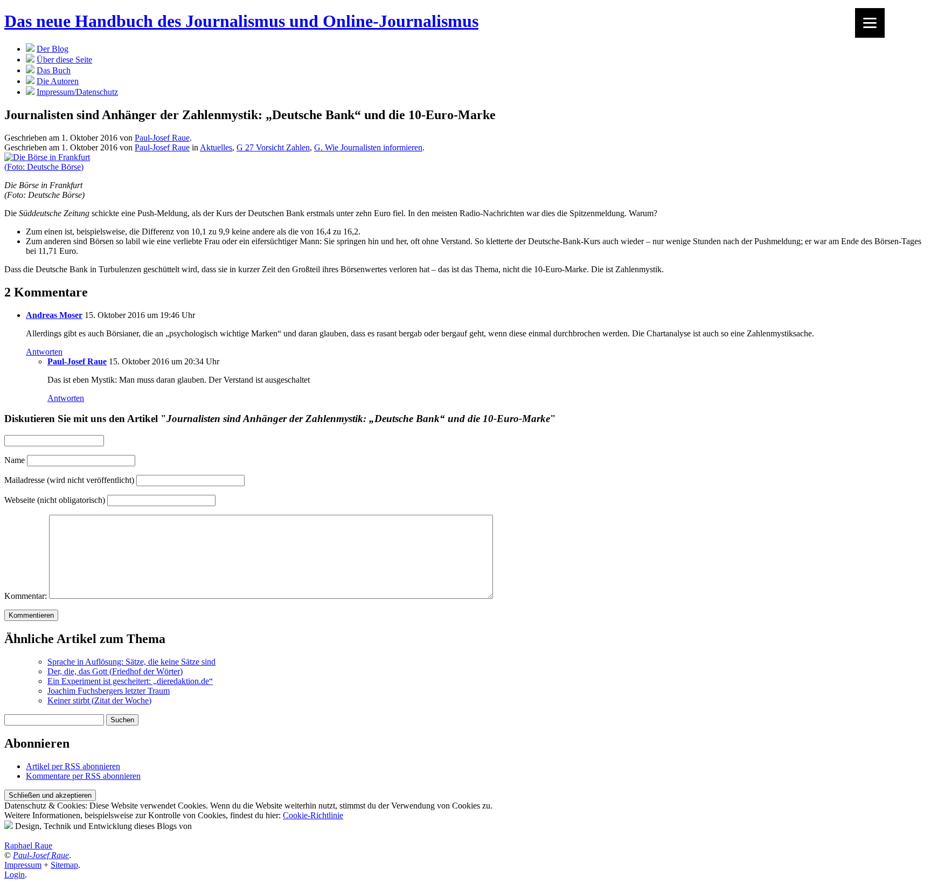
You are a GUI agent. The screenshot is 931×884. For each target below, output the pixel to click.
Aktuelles (216, 147)
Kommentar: (25, 595)
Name (14, 460)
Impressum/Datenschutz (77, 91)
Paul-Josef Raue (162, 137)
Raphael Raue (28, 845)
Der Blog (52, 48)
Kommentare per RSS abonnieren (83, 776)
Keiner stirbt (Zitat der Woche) (99, 700)
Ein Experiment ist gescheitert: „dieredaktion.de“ (130, 681)
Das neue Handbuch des (241, 21)
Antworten (44, 351)
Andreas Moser (54, 315)
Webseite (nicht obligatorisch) (54, 500)
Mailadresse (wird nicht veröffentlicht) (69, 480)
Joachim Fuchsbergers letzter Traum (108, 690)
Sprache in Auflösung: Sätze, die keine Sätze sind (131, 661)
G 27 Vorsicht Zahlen (273, 147)
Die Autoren (58, 81)
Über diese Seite (64, 59)
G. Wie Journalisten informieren (368, 147)
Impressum (22, 864)
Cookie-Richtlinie (313, 815)
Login (14, 874)
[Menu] (870, 23)
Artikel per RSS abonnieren (73, 766)
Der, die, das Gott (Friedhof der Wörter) (115, 671)
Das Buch (54, 70)
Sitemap (64, 864)
